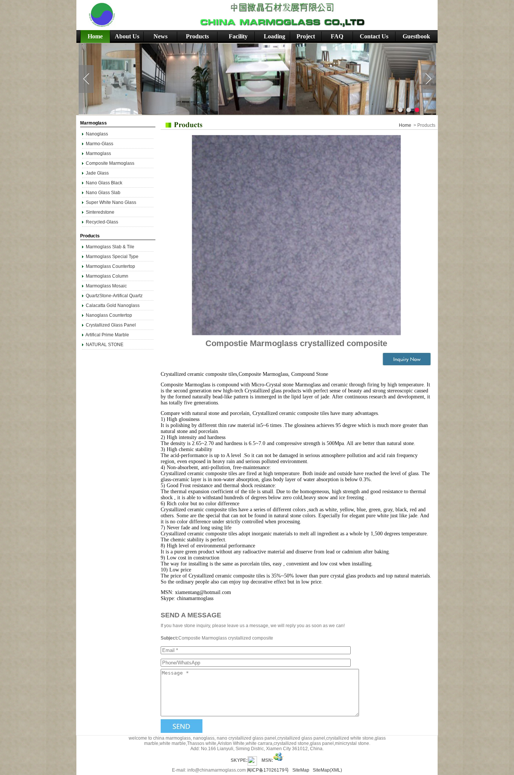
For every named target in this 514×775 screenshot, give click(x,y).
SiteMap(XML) (327, 770)
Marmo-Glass (99, 143)
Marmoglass (98, 153)
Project (306, 36)
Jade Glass (97, 173)
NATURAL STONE (104, 344)
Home (95, 36)
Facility (238, 36)
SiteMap (300, 770)
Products (197, 36)
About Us (127, 36)
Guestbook (416, 36)
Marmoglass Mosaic (106, 286)
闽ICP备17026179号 (268, 770)
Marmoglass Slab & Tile (110, 246)
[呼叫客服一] (252, 760)
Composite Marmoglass (110, 163)
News (160, 36)
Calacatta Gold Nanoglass (113, 305)
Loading (274, 36)
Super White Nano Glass (111, 202)
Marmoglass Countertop (110, 266)
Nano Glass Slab (103, 192)
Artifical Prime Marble (107, 334)
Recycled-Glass (102, 222)
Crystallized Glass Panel (111, 325)
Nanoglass (97, 134)
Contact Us (374, 36)
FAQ (337, 36)
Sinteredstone (100, 212)
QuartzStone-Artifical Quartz (114, 295)
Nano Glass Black (104, 182)
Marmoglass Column (107, 276)
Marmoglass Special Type (112, 256)
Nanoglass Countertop (109, 315)
